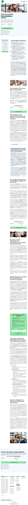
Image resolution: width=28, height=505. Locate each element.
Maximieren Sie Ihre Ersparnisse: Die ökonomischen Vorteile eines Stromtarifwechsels (5, 48)
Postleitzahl (11, 107)
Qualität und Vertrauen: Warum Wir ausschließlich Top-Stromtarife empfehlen (5, 49)
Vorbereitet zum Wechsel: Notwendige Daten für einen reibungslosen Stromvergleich (5, 50)
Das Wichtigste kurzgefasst (5, 41)
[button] (18, 144)
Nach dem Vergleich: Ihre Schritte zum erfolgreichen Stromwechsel (5, 51)
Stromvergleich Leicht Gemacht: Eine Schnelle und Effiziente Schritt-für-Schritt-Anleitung (5, 43)
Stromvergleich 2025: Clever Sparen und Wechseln (5, 42)
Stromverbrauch (21, 107)
